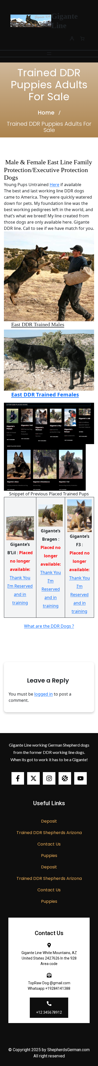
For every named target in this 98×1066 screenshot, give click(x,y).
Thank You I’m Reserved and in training (20, 590)
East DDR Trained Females (45, 394)
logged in (43, 694)
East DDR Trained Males (37, 324)
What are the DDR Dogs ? (49, 626)
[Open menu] (49, 54)
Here (54, 184)
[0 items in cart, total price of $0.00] (82, 38)
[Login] (72, 38)
